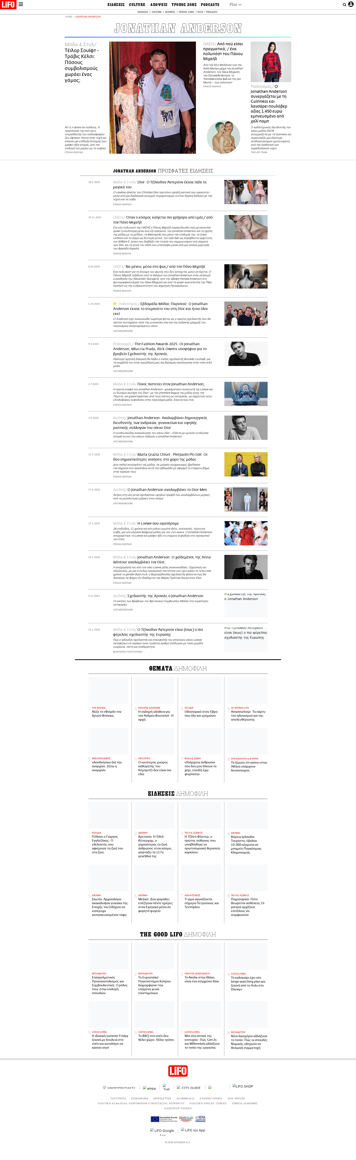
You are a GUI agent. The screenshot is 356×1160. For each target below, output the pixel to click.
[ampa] (150, 1087)
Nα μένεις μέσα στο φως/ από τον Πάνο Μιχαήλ (165, 267)
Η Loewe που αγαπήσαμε (158, 524)
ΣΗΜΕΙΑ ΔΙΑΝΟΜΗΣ (245, 1103)
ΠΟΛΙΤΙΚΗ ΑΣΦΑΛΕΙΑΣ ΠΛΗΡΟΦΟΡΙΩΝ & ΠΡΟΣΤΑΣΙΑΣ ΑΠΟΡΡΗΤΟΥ (141, 1103)
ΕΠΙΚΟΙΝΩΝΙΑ (140, 1098)
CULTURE (137, 4)
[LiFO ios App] (193, 1132)
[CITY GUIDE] (189, 1087)
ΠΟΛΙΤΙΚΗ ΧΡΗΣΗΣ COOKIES (208, 1103)
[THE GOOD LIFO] (167, 1087)
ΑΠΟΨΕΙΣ (158, 4)
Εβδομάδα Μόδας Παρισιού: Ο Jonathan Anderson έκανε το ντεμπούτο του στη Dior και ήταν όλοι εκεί (160, 309)
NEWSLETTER (162, 1098)
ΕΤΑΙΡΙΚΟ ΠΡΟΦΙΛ (211, 1098)
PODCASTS (210, 4)
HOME (68, 17)
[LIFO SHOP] (243, 1087)
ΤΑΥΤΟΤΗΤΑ (118, 1098)
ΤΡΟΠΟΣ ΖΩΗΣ (184, 4)
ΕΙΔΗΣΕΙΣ (116, 4)
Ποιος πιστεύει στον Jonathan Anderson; (171, 384)
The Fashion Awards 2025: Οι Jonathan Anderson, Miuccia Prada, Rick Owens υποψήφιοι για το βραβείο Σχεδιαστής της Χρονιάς (160, 349)
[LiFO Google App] (162, 1132)
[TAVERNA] (217, 1087)
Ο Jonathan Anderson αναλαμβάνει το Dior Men (167, 490)
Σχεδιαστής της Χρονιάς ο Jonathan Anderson (165, 596)
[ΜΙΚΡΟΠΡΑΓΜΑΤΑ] (120, 1087)
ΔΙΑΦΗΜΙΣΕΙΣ (186, 1098)
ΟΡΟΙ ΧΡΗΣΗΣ (237, 1098)
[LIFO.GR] (8, 5)
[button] (20, 4)
